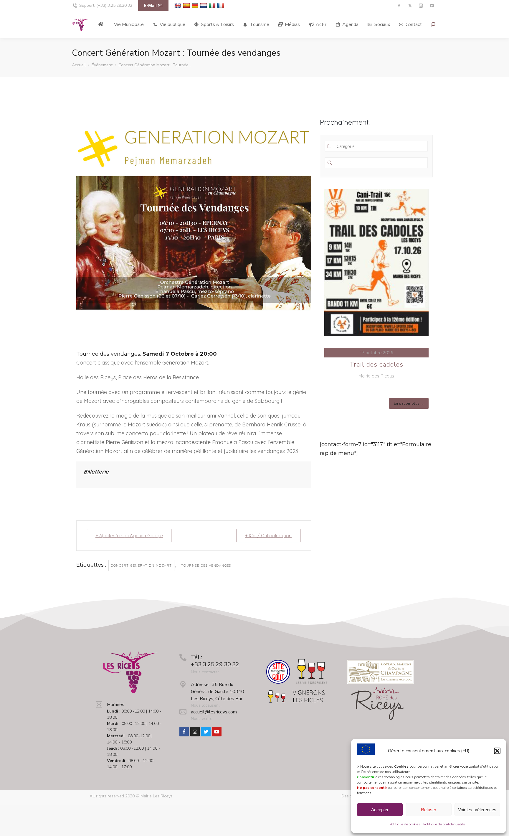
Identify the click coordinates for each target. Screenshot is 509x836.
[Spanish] (187, 5)
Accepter (380, 809)
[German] (195, 5)
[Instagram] (195, 731)
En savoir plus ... (409, 403)
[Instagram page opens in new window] (420, 5)
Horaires (115, 704)
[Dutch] (204, 5)
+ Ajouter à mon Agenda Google (129, 535)
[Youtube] (217, 731)
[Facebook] (184, 731)
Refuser (428, 809)
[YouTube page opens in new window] (431, 5)
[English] (178, 5)
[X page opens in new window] (409, 5)
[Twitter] (206, 731)
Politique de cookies (404, 824)
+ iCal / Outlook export (268, 535)
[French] (221, 5)
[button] (497, 751)
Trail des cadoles (376, 364)
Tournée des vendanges (206, 565)
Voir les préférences (477, 809)
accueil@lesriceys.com (214, 712)
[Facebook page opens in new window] (399, 5)
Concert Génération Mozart (141, 565)
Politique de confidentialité (444, 824)
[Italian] (213, 5)
